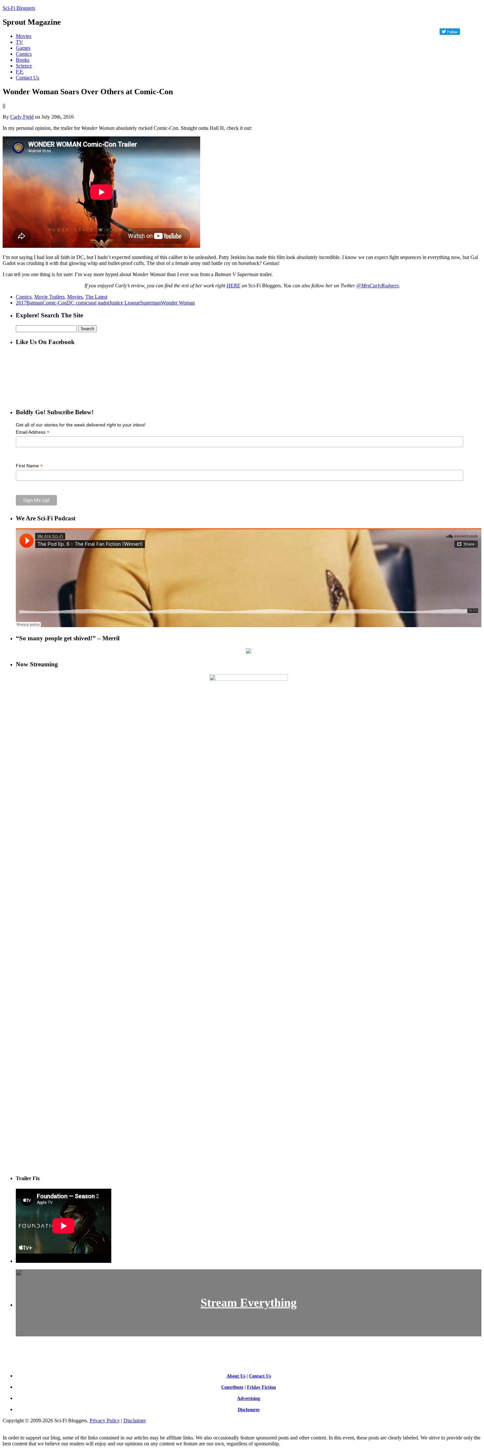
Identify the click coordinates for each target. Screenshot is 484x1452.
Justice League (124, 302)
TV (19, 42)
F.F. (20, 71)
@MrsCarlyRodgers (377, 285)
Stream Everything (249, 1302)
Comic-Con (54, 302)
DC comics (78, 302)
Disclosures (248, 1409)
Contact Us (27, 77)
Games (23, 48)
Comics (24, 54)
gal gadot (99, 302)
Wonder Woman (178, 302)
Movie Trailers (49, 297)
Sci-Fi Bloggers (19, 8)
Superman (150, 302)
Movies (23, 36)
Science (24, 66)
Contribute (232, 1387)
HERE (233, 285)
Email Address (32, 432)
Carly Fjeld (22, 117)
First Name (29, 466)
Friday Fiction (261, 1387)
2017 (21, 302)
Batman (34, 302)
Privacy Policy (105, 1420)
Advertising (248, 1398)
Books (22, 60)
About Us (236, 1376)
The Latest (96, 297)
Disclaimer (134, 1420)
